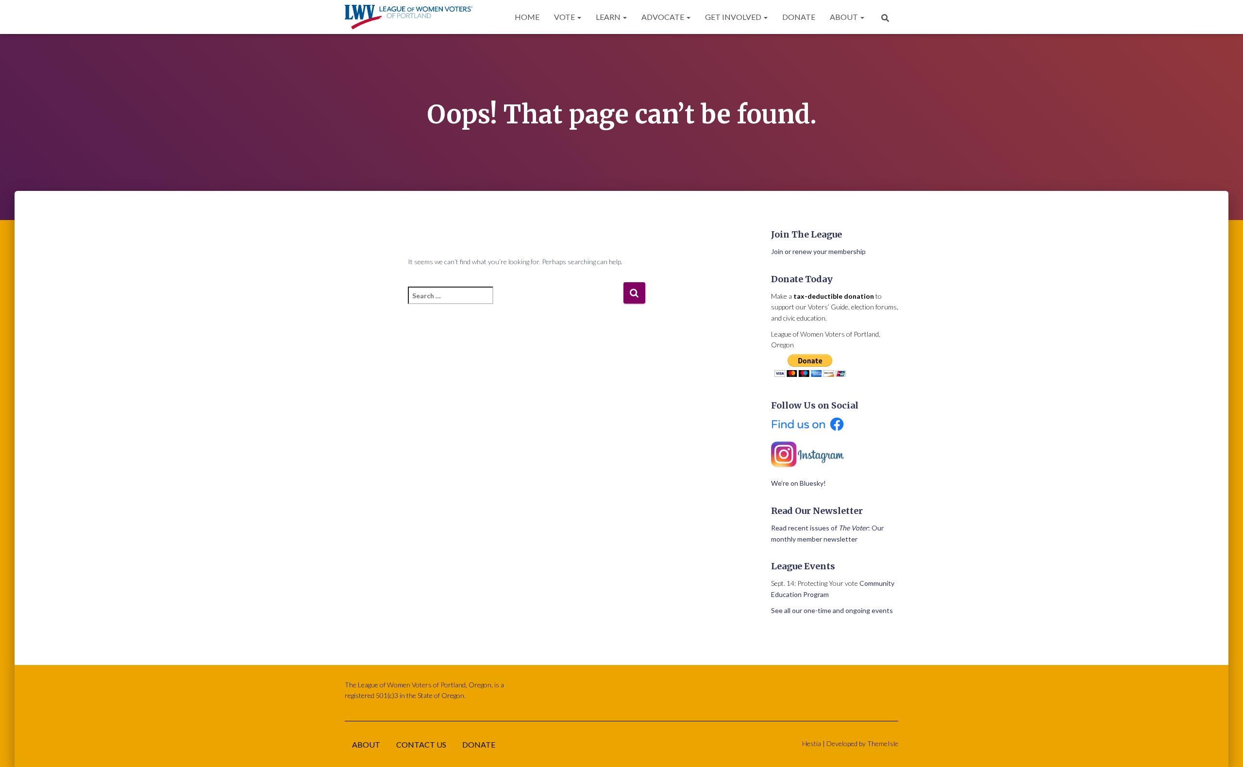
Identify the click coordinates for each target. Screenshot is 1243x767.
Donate (798, 16)
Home (527, 16)
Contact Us (421, 744)
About (844, 16)
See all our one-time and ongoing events (832, 610)
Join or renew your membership (818, 251)
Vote (565, 16)
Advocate (663, 16)
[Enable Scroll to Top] (1223, 747)
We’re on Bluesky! (798, 483)
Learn (609, 16)
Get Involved (734, 16)
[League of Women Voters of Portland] (408, 17)
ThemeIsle (882, 743)
